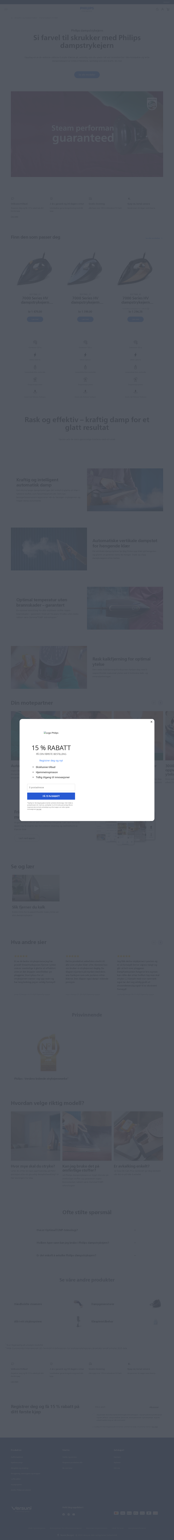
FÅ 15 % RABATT (51, 796)
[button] (151, 721)
